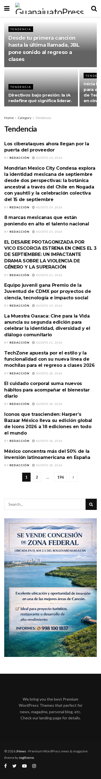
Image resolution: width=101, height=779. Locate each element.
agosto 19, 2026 (49, 305)
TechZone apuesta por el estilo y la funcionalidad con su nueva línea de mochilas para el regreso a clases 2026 (49, 359)
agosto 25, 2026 (49, 231)
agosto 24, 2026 (49, 157)
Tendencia (20, 29)
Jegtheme (26, 757)
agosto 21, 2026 (49, 275)
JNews (21, 751)
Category (24, 118)
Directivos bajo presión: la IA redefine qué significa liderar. (40, 97)
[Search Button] (91, 504)
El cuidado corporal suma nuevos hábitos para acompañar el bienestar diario (47, 390)
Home (9, 118)
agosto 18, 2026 (49, 373)
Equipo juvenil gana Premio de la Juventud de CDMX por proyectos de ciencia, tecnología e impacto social (47, 291)
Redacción (19, 157)
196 (60, 477)
